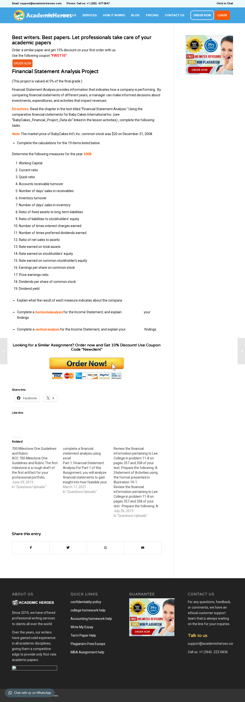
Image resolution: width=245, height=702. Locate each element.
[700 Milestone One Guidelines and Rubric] (37, 467)
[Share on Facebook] (31, 547)
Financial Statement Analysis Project (55, 71)
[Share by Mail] (142, 547)
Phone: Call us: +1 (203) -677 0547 (88, 3)
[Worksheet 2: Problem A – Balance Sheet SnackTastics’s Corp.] (3, 351)
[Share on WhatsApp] (105, 547)
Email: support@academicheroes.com (36, 3)
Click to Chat (225, 3)
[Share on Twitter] (68, 547)
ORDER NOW (22, 63)
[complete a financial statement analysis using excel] (88, 470)
